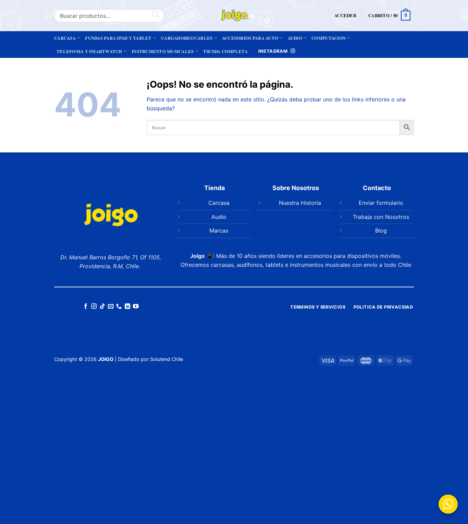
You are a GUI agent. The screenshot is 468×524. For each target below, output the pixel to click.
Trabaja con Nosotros (381, 216)
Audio (295, 38)
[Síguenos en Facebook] (85, 306)
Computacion (328, 38)
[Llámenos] (119, 306)
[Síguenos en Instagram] (94, 306)
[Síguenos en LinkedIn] (127, 306)
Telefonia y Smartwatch (89, 51)
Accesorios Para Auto (250, 38)
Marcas (218, 230)
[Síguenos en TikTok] (102, 306)
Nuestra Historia (300, 202)
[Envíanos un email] (110, 306)
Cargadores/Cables (186, 38)
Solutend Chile (166, 359)
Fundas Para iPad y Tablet (118, 38)
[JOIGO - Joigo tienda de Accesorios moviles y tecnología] (234, 15)
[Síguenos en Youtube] (135, 306)
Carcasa (65, 38)
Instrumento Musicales (163, 51)
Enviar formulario (381, 202)
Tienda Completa (225, 51)
